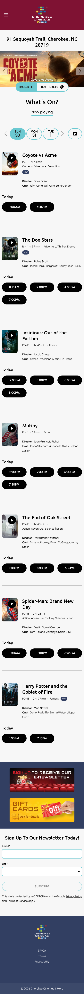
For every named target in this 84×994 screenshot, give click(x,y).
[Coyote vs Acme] (10, 163)
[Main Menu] (6, 15)
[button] (6, 134)
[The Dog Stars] (10, 248)
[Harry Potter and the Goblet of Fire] (10, 694)
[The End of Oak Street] (10, 526)
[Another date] (75, 133)
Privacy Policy (74, 896)
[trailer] (12, 158)
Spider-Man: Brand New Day (48, 604)
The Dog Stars (37, 240)
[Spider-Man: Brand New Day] (10, 609)
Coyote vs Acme (39, 155)
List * (5, 864)
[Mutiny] (10, 434)
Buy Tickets (49, 87)
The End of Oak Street (46, 517)
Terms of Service (17, 901)
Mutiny (30, 426)
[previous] (4, 71)
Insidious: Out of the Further (44, 335)
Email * (6, 846)
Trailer (23, 87)
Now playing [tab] (42, 112)
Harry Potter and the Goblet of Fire (45, 689)
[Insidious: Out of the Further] (10, 341)
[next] (80, 71)
